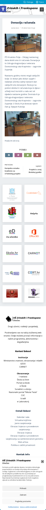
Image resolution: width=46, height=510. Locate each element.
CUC (23, 395)
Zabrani (23, 495)
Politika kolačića (13, 507)
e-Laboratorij (23, 401)
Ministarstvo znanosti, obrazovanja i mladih (23, 360)
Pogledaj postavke (23, 501)
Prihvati (23, 488)
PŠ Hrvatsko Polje (28, 28)
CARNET (23, 366)
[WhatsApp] (28, 155)
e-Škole (23, 386)
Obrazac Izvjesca (24, 432)
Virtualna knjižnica (23, 420)
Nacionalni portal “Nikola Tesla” (23, 392)
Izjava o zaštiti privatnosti (28, 507)
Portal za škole (23, 383)
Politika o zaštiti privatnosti (23, 445)
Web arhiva (23, 442)
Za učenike (12, 237)
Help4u (34, 213)
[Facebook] (9, 155)
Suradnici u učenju (23, 389)
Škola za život (23, 379)
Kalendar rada (23, 417)
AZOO (23, 363)
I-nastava (23, 376)
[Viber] (18, 155)
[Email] (37, 155)
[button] (3, 9)
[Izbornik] (42, 9)
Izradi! (23, 398)
